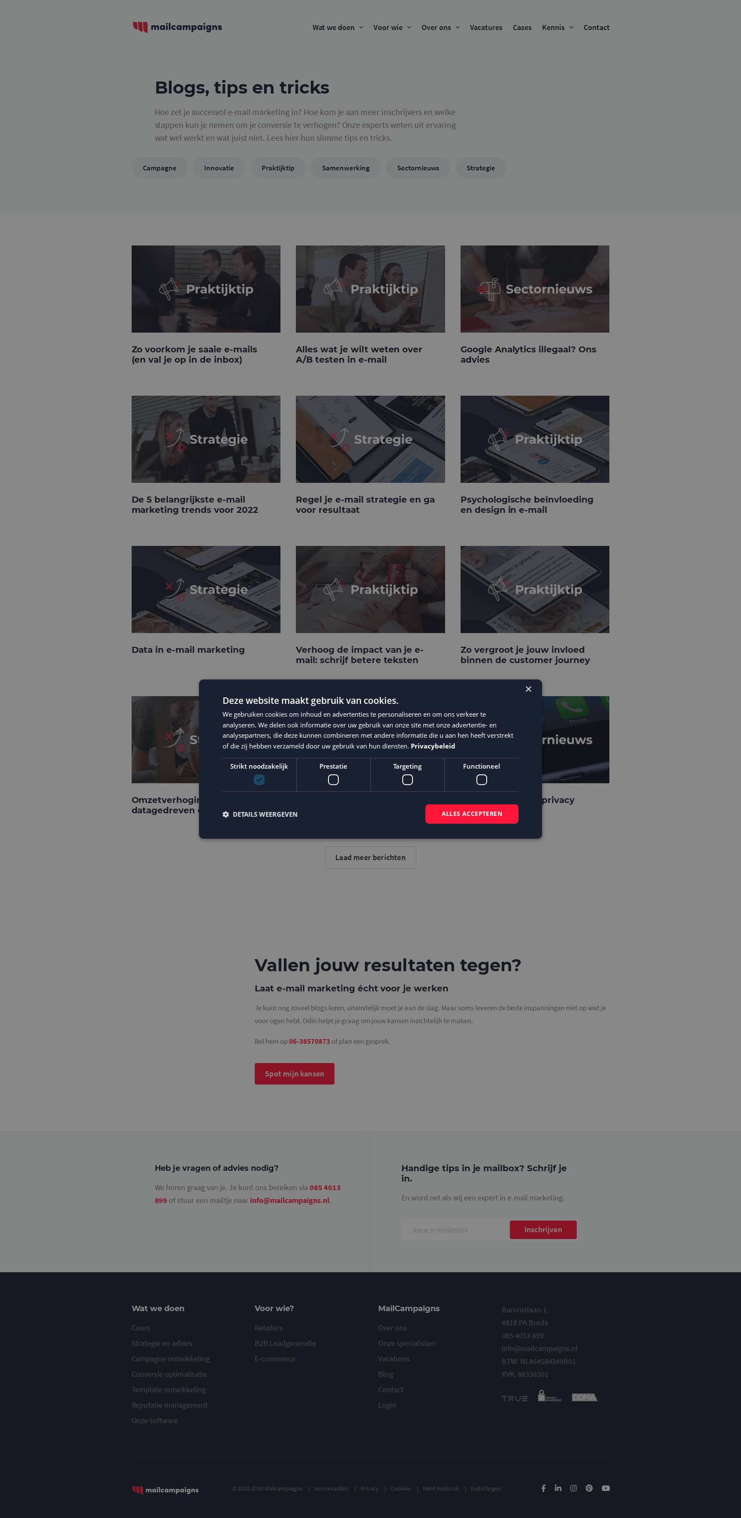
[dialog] (370, 759)
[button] (260, 814)
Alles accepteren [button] (472, 814)
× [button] (528, 689)
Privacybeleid (433, 746)
